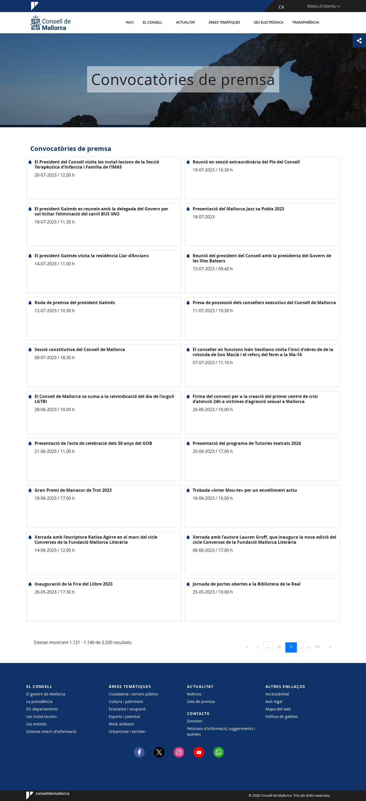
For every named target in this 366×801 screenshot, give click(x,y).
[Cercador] (329, 22)
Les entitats (36, 724)
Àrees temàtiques (224, 22)
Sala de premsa (201, 701)
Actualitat (185, 22)
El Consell (152, 22)
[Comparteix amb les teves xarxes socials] (359, 40)
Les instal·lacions (41, 716)
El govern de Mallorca (45, 693)
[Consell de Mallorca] (50, 22)
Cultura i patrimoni (126, 701)
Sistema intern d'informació (51, 731)
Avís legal (274, 701)
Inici (130, 22)
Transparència (305, 22)
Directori (195, 721)
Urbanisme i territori (127, 731)
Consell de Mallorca (42, 795)
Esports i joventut (124, 716)
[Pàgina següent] (330, 646)
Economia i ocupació (127, 708)
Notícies (194, 693)
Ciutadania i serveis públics (133, 693)
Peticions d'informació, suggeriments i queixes (221, 731)
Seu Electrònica (268, 22)
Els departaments (42, 708)
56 (281, 646)
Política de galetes (282, 716)
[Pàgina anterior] (247, 646)
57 (293, 646)
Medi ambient (121, 724)
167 (319, 646)
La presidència (39, 701)
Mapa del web (278, 708)
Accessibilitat (277, 693)
